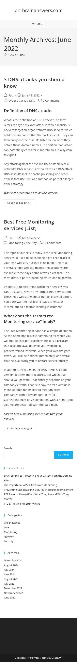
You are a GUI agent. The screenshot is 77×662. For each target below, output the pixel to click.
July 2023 (9, 583)
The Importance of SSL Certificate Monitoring (30, 485)
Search (8, 448)
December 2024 (13, 560)
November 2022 (13, 593)
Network (9, 536)
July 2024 (9, 569)
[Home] (5, 55)
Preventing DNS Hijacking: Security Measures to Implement (38, 489)
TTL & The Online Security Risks (22, 503)
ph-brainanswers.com (39, 10)
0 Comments (51, 100)
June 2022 (9, 597)
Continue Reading (21, 203)
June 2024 (9, 574)
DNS (32, 100)
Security (31, 243)
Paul (11, 95)
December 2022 (13, 588)
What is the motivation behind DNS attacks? (31, 193)
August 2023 (11, 579)
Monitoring (15, 243)
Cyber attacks (17, 100)
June (22, 55)
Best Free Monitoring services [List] (29, 225)
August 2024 (11, 565)
